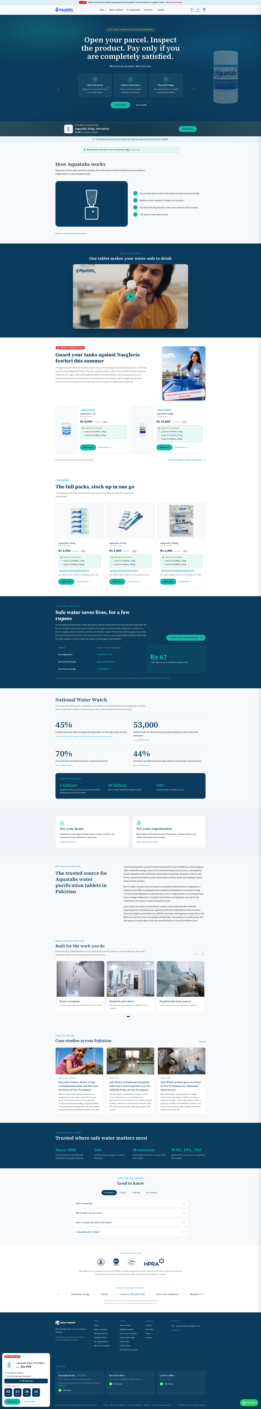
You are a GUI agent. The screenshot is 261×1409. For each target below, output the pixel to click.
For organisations (173, 3)
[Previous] (196, 954)
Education (148, 10)
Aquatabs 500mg (169, 543)
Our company (151, 1192)
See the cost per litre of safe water (184, 637)
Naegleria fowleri (127, 1329)
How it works (141, 105)
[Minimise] (42, 1357)
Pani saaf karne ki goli (128, 1349)
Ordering (136, 1192)
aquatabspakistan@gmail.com (188, 1326)
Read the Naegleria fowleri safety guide (185, 460)
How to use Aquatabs (128, 1333)
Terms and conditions (134, 1405)
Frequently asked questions (161, 1405)
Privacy (105, 1405)
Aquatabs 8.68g (164, 413)
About (148, 1333)
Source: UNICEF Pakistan (141, 740)
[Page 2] (129, 1016)
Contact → (176, 1330)
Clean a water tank (127, 1337)
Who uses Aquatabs (102, 1345)
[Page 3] (132, 1016)
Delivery (147, 1405)
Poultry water (125, 1345)
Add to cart (88, 447)
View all (202, 1041)
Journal (149, 1325)
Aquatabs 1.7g (87, 413)
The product (109, 1192)
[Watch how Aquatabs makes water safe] (130, 296)
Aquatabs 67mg (117, 543)
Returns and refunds (118, 1405)
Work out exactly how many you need (70, 233)
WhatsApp (67, 1390)
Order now (187, 129)
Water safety (125, 1325)
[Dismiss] (257, 2)
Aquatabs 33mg (66, 543)
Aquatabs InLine (100, 1337)
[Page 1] (127, 1016)
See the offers (120, 105)
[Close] (46, 1357)
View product (104, 447)
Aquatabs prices (100, 1333)
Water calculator (116, 10)
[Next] (203, 954)
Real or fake (125, 1341)
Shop (102, 10)
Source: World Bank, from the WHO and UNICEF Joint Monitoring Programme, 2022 (83, 736)
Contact (161, 10)
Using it (123, 1192)
